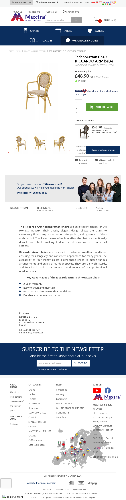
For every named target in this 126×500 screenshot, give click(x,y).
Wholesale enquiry (84, 40)
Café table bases (36, 444)
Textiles (98, 30)
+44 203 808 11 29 (38, 192)
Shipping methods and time (106, 161)
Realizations (34, 11)
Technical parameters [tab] (45, 209)
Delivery (14, 424)
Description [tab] (19, 208)
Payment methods (83, 161)
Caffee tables (35, 440)
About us (17, 11)
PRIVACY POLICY (64, 403)
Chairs (34, 30)
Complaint (61, 417)
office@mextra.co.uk (48, 2)
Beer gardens (35, 408)
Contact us (51, 11)
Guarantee (61, 398)
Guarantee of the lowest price (17, 406)
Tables (67, 30)
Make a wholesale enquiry (103, 149)
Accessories (34, 403)
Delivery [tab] (81, 208)
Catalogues (44, 40)
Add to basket (102, 107)
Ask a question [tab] (102, 209)
